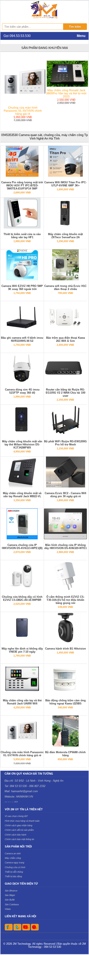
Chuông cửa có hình (15, 867)
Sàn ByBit (9, 899)
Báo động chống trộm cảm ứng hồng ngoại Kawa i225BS (65, 702)
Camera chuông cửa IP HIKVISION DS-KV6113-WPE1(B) (22, 546)
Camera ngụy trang (14, 862)
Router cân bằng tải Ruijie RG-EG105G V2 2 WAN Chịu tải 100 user (65, 392)
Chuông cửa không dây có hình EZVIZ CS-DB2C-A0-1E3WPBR (22, 598)
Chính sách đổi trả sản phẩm (19, 830)
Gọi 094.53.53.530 (17, 36)
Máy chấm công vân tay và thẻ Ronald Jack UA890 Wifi (22, 702)
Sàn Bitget (10, 895)
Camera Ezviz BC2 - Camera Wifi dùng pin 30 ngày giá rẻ (65, 495)
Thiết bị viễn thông (14, 872)
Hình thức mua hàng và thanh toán (22, 821)
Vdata (8, 909)
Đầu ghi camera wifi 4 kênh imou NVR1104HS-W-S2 (22, 339)
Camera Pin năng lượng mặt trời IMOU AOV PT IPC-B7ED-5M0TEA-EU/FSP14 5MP (22, 185)
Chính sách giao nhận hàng (18, 825)
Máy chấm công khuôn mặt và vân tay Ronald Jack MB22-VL (22, 495)
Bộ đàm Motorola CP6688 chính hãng (65, 754)
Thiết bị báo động (13, 876)
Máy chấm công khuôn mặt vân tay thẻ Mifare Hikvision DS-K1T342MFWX (22, 444)
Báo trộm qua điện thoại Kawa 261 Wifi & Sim (65, 339)
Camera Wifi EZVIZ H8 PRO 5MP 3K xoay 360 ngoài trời (22, 287)
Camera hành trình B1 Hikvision (65, 648)
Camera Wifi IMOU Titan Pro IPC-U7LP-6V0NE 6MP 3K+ (65, 184)
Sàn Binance (11, 890)
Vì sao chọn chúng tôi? (16, 816)
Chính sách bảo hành (15, 834)
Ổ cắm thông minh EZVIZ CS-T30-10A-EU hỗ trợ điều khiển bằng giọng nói (65, 600)
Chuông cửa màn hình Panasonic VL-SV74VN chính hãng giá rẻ (22, 754)
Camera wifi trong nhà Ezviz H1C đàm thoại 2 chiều (65, 287)
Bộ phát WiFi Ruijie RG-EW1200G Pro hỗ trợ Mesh (65, 443)
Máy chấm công (13, 858)
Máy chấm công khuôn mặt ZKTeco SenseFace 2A (65, 236)
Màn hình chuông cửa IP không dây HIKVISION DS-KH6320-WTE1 (65, 546)
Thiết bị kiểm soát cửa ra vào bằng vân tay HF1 (22, 236)
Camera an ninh (13, 853)
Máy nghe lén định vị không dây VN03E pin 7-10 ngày (22, 650)
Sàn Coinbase (12, 904)
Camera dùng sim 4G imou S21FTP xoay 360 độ (22, 391)
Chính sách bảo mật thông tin (19, 839)
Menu (81, 36)
